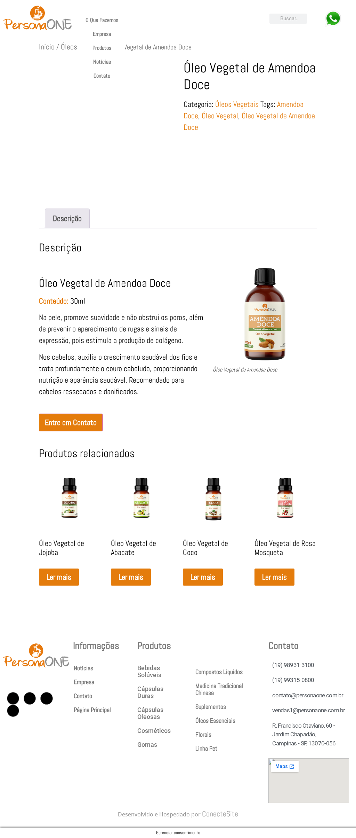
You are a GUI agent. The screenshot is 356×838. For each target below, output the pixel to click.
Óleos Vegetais (237, 104)
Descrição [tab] (67, 218)
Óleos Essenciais (215, 720)
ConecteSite (220, 814)
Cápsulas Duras (150, 692)
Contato (102, 75)
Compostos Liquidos (219, 672)
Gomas (147, 744)
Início (47, 47)
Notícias (102, 61)
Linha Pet (206, 748)
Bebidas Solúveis (149, 671)
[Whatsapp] (13, 711)
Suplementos (210, 707)
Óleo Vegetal (220, 115)
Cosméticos (154, 730)
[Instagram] (13, 698)
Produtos (101, 48)
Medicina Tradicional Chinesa (219, 689)
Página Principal (92, 710)
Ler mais (59, 577)
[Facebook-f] (30, 698)
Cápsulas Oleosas (150, 713)
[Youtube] (46, 698)
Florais (203, 734)
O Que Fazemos (102, 20)
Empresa (102, 34)
